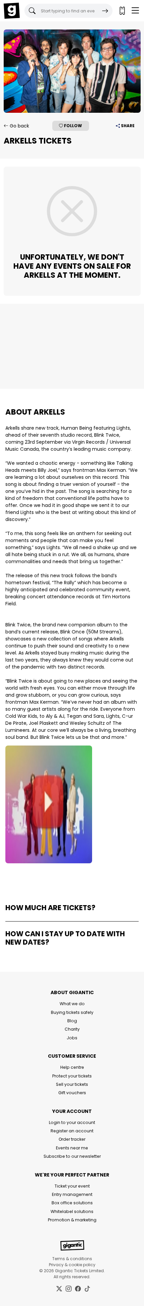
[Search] (105, 10)
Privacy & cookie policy (72, 1265)
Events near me (72, 1148)
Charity (72, 1029)
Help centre (72, 1067)
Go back (18, 125)
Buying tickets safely (72, 1012)
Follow (72, 125)
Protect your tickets (72, 1076)
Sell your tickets (72, 1084)
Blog (72, 1021)
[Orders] (122, 11)
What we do (72, 1004)
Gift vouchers (72, 1093)
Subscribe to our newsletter (72, 1156)
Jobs (72, 1038)
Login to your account (72, 1122)
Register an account (72, 1131)
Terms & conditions (72, 1258)
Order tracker (72, 1139)
